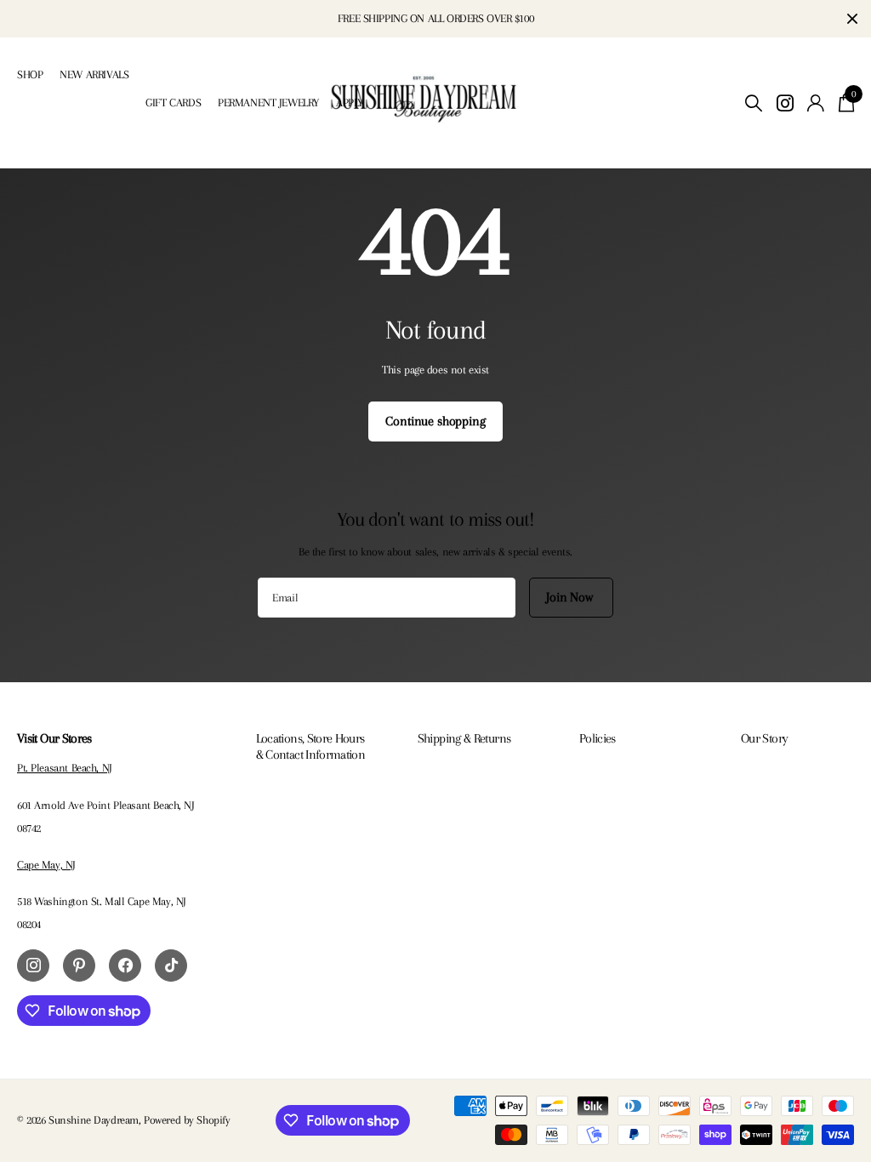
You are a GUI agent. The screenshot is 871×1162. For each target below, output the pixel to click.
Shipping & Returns (464, 738)
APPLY (349, 102)
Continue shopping (435, 421)
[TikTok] (171, 965)
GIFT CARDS (173, 102)
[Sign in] (816, 103)
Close (852, 18)
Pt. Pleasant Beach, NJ (64, 767)
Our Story (764, 738)
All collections (30, 93)
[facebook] (125, 965)
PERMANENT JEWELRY (268, 102)
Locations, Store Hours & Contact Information (311, 746)
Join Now (571, 597)
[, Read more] (785, 103)
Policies (597, 738)
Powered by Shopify (187, 1120)
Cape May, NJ (46, 864)
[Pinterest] (79, 965)
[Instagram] (33, 965)
